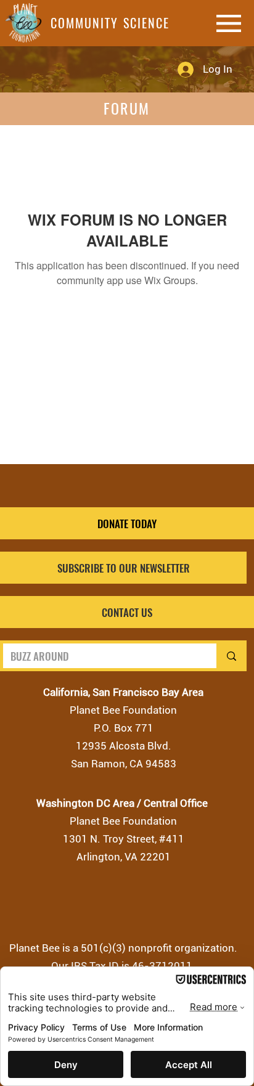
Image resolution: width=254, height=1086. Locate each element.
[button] (123, 568)
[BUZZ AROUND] (230, 655)
